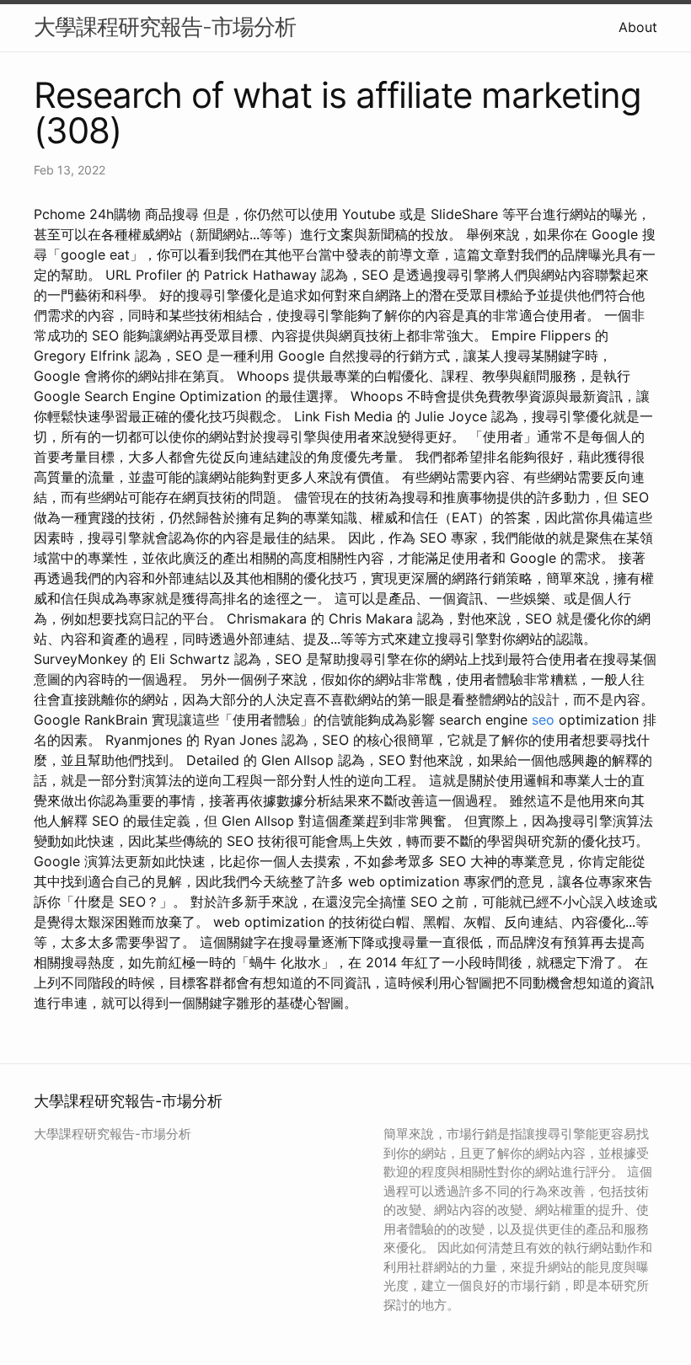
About (638, 27)
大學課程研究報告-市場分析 (165, 26)
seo (543, 719)
